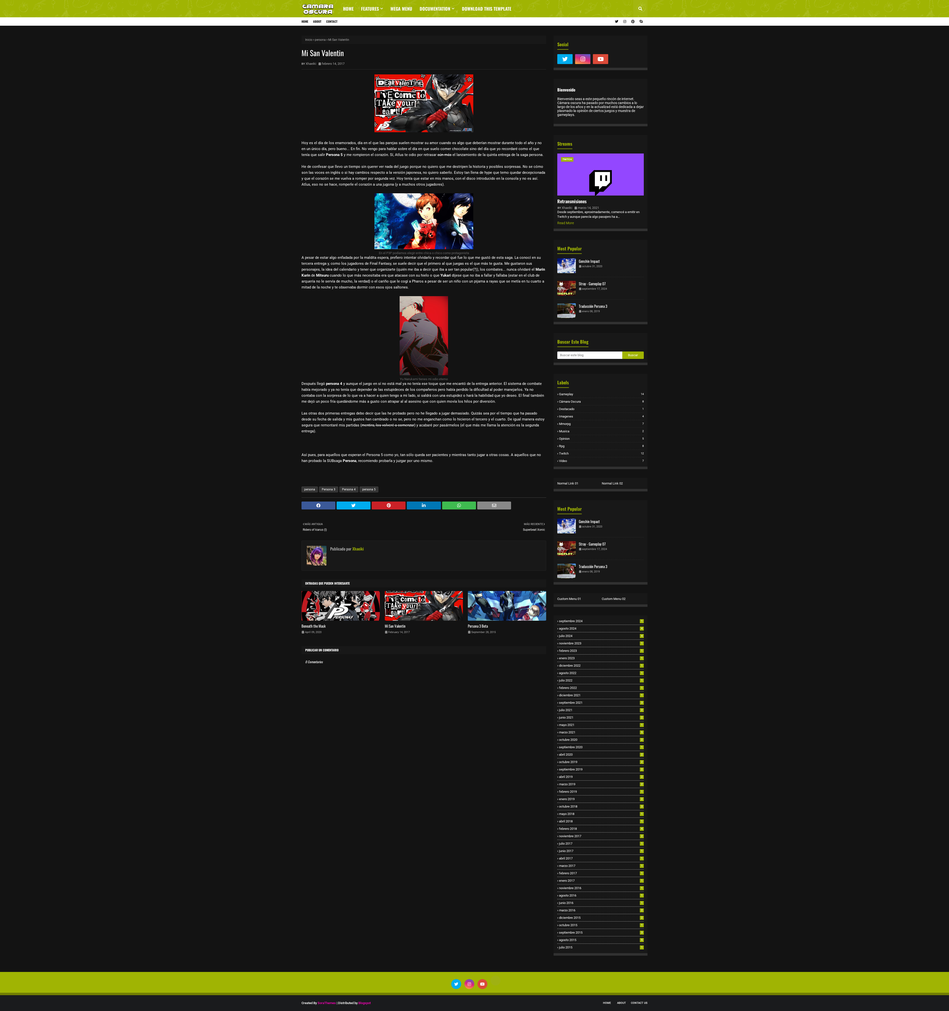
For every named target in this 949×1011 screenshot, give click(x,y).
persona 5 (369, 489)
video (601, 461)
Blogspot (364, 1003)
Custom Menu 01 (569, 599)
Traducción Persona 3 (593, 306)
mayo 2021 (601, 725)
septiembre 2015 (601, 932)
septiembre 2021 (601, 702)
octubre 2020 (601, 740)
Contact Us (639, 1003)
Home (305, 21)
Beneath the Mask (313, 626)
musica (601, 431)
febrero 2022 (601, 688)
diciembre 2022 (601, 665)
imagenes (601, 416)
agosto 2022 (601, 673)
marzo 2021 (601, 732)
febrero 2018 (601, 829)
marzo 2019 (601, 784)
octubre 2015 (601, 925)
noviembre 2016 (601, 888)
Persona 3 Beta (478, 626)
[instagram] (624, 21)
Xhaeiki (311, 64)
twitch (601, 453)
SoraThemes (327, 1003)
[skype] (640, 21)
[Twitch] (618, 59)
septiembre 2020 (601, 747)
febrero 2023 (601, 651)
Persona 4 (349, 489)
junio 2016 (601, 903)
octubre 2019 (601, 762)
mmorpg (601, 424)
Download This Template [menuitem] (486, 8)
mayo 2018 (601, 814)
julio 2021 (601, 710)
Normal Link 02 (612, 483)
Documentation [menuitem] (435, 8)
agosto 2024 (601, 628)
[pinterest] (633, 21)
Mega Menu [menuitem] (401, 8)
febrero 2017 (601, 873)
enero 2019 (601, 799)
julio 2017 (601, 843)
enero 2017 (601, 880)
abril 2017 (601, 858)
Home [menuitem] (348, 8)
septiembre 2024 (601, 621)
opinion (601, 438)
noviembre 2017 (601, 836)
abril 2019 (601, 777)
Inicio (308, 40)
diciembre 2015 (601, 918)
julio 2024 (601, 636)
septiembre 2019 (601, 769)
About (317, 21)
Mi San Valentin (395, 626)
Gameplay (601, 394)
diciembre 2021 (601, 695)
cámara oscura (601, 401)
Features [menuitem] (370, 8)
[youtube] (600, 59)
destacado (601, 409)
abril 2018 (601, 821)
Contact (331, 21)
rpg (601, 446)
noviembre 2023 (601, 643)
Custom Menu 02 (613, 599)
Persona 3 (328, 489)
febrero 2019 (601, 791)
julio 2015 (601, 947)
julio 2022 (601, 680)
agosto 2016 (601, 895)
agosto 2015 (601, 940)
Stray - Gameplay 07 (592, 283)
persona (320, 40)
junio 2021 (601, 717)
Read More (565, 223)
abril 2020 (601, 754)
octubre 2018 (601, 806)
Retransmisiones (571, 201)
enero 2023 (601, 658)
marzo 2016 (601, 910)
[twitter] (617, 21)
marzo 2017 (601, 866)
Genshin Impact (589, 261)
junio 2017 (601, 851)
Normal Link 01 (567, 483)
